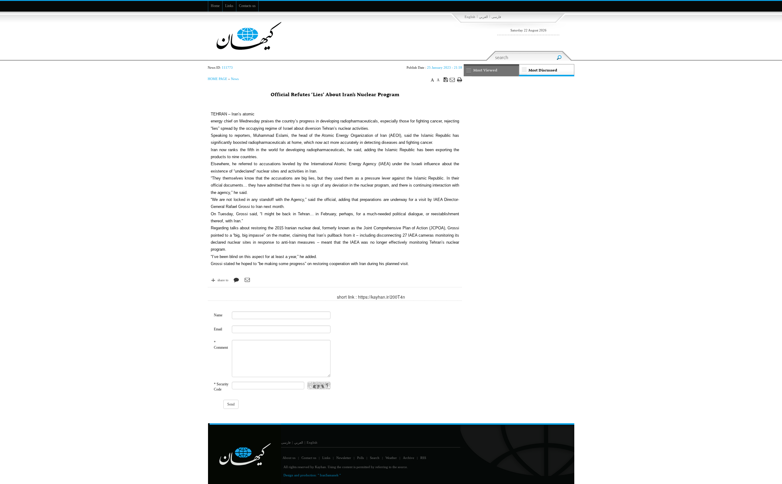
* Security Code (221, 386)
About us (289, 458)
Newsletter (343, 458)
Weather (391, 458)
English (470, 17)
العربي (483, 17)
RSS (423, 458)
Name (218, 315)
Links (326, 458)
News (235, 79)
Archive (408, 458)
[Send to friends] (452, 79)
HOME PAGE (217, 79)
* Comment (221, 345)
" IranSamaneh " (329, 475)
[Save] (446, 79)
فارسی (496, 17)
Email (218, 329)
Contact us (308, 458)
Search (374, 458)
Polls (360, 458)
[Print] (459, 79)
